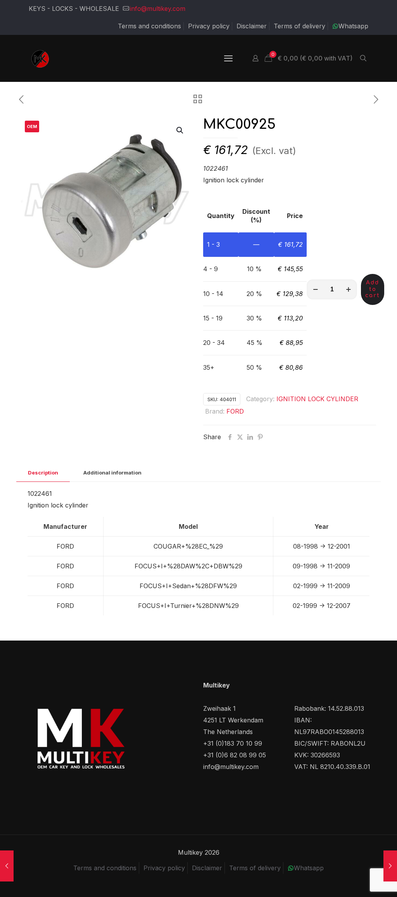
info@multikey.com (157, 8)
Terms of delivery (299, 26)
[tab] (43, 472)
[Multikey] (40, 58)
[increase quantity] (348, 289)
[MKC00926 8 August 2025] (390, 865)
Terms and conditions (149, 26)
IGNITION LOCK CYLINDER (317, 399)
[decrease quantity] (315, 289)
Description (43, 472)
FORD (235, 411)
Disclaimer (251, 26)
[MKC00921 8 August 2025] (7, 865)
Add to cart (372, 289)
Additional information (112, 472)
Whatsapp (353, 26)
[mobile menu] (228, 58)
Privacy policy (209, 26)
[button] (180, 130)
